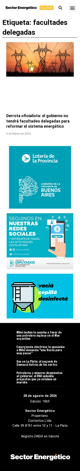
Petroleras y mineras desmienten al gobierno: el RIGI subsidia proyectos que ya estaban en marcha (39, 378)
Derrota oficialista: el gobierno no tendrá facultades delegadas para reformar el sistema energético (38, 121)
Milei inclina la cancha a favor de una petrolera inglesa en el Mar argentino (39, 336)
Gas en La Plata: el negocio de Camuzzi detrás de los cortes (36, 363)
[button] (60, 7)
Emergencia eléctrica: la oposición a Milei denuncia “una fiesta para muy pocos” (40, 350)
